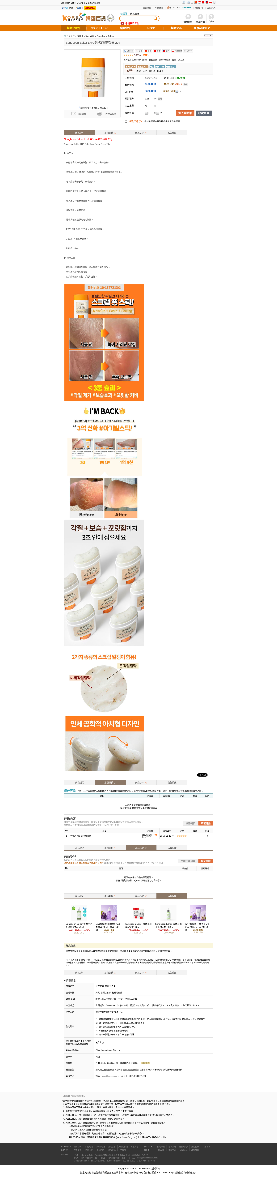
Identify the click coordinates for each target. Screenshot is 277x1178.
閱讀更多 (145, 1063)
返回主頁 (70, 36)
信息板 (146, 1150)
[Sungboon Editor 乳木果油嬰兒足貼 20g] (139, 920)
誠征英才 (134, 1147)
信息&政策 (148, 1147)
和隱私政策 (189, 1172)
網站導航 (112, 1150)
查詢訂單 (199, 8)
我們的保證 (123, 1147)
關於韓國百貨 (66, 1147)
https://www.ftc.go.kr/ (126, 1137)
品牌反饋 (172, 132)
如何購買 (89, 1147)
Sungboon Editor (105, 36)
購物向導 (89, 1150)
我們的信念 (100, 1147)
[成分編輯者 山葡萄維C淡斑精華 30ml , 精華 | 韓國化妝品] (109, 920)
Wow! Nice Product (80, 835)
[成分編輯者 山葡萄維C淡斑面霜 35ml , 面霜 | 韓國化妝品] (198, 920)
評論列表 (190, 823)
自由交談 (184, 1150)
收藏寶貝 (203, 113)
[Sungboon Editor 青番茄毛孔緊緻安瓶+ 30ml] (168, 920)
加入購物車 (185, 113)
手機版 (123, 1150)
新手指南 (77, 1150)
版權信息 (112, 1147)
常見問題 (100, 1150)
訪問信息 (195, 1147)
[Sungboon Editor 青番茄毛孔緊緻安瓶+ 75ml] (79, 920)
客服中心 (211, 8)
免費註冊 (159, 8)
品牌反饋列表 (188, 861)
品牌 (92, 36)
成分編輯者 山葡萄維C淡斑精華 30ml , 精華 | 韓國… (108, 927)
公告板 (161, 1150)
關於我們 (77, 1147)
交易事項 (206, 1147)
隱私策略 (172, 1147)
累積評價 (110, 132)
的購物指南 (178, 1172)
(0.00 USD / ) (180, 7)
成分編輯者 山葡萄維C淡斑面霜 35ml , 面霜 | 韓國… (197, 927)
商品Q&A (141, 132)
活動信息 (172, 1150)
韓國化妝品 (82, 36)
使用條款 (161, 1147)
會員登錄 (147, 8)
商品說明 (79, 132)
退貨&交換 (183, 1147)
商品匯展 (134, 13)
